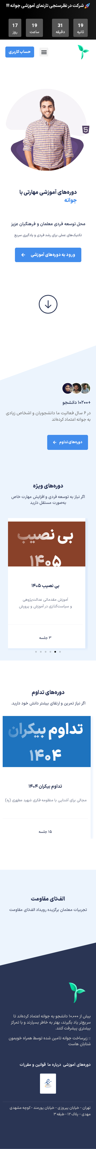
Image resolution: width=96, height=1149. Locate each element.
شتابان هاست (79, 1044)
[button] (43, 52)
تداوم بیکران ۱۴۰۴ (45, 786)
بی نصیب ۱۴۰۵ (45, 586)
